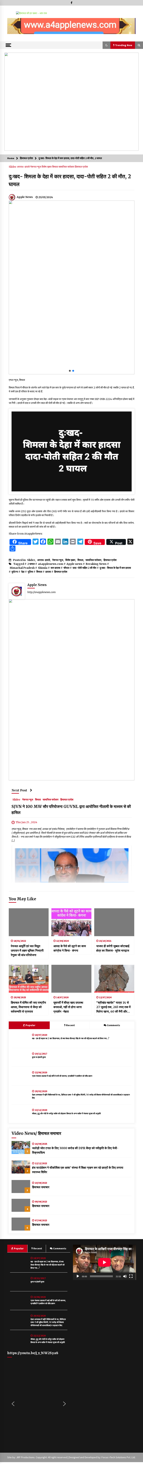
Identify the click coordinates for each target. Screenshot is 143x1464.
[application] (104, 1262)
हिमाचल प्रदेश (81, 166)
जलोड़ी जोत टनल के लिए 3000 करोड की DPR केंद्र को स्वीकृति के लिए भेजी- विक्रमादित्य (75, 1150)
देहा (22, 571)
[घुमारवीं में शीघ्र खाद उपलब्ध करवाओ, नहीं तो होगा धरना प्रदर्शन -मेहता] (71, 979)
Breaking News (96, 564)
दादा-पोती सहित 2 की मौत (84, 567)
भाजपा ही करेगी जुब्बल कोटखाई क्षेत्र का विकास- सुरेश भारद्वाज (112, 948)
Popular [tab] (30, 1025)
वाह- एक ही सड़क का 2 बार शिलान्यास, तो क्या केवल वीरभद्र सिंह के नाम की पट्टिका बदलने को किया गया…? (70, 1038)
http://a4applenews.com (41, 592)
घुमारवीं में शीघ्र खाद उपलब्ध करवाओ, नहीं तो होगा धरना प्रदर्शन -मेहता (68, 1007)
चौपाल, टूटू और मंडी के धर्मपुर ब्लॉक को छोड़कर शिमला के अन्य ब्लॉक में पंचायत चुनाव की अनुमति (66, 1113)
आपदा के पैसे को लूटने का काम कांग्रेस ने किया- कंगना (69, 948)
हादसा (48, 571)
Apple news (74, 564)
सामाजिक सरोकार (66, 166)
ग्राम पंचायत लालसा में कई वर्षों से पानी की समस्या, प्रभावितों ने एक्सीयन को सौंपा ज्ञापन (62, 1076)
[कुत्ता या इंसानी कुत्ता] (21, 1057)
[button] (13, 26)
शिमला (55, 166)
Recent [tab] (70, 1025)
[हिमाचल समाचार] (21, 1186)
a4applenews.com (50, 564)
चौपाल (66, 567)
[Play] (78, 1276)
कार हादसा (55, 567)
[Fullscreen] (131, 1276)
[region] (71, 26)
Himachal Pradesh (22, 567)
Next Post (19, 790)
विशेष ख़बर (47, 166)
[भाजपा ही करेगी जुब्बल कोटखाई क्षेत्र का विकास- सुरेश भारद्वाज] (114, 922)
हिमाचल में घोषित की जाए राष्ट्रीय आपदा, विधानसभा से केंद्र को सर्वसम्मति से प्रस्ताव (28, 1007)
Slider (13, 166)
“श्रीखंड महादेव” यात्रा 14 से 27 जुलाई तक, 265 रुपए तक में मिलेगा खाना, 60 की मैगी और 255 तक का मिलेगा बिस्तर (113, 1007)
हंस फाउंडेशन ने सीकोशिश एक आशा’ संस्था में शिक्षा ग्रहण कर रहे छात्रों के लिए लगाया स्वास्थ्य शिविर (77, 1170)
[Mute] (125, 1276)
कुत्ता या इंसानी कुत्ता (39, 1057)
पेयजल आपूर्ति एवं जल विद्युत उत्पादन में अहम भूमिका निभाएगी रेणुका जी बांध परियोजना (27, 950)
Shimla (42, 567)
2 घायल (31, 564)
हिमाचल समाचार (40, 1187)
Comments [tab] (113, 1025)
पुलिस (30, 571)
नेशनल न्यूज (36, 166)
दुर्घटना (15, 571)
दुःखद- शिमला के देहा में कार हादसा (115, 567)
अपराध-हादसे (23, 166)
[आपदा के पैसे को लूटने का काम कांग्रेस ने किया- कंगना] (71, 922)
